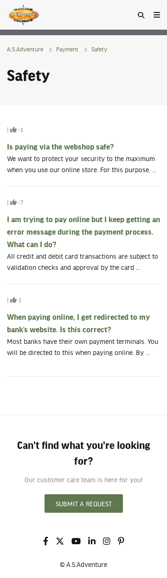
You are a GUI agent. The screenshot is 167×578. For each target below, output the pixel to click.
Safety (99, 49)
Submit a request (84, 503)
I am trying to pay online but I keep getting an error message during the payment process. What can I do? (83, 231)
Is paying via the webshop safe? (60, 146)
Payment (67, 49)
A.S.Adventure (25, 49)
